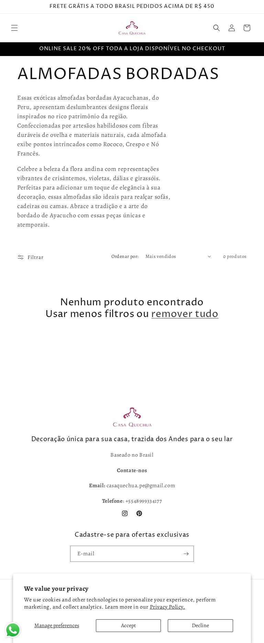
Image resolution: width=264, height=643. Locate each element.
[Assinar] (186, 554)
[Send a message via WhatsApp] (12, 630)
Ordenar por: (125, 256)
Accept (128, 625)
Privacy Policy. (167, 607)
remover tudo (184, 314)
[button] (14, 27)
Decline (200, 625)
